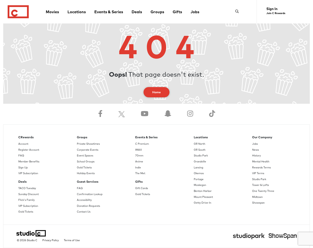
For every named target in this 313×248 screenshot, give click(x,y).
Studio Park (201, 156)
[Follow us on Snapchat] (167, 114)
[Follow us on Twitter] (121, 114)
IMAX (138, 150)
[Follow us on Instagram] (190, 114)
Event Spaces (85, 156)
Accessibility (84, 200)
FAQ (21, 156)
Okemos (199, 173)
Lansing (198, 167)
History (256, 156)
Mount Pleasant (203, 197)
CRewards (26, 137)
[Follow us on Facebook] (100, 114)
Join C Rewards (275, 13)
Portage (199, 179)
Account (23, 144)
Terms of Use (72, 240)
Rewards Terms (261, 167)
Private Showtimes (88, 144)
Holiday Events (86, 173)
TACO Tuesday (27, 188)
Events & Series (108, 12)
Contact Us (83, 212)
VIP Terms (258, 173)
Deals (137, 12)
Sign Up (23, 167)
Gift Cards (141, 188)
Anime (139, 161)
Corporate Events (87, 150)
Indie (138, 167)
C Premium (142, 144)
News (255, 150)
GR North (199, 144)
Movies (52, 12)
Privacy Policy (50, 240)
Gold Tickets (25, 212)
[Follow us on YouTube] (144, 114)
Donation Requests (88, 206)
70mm (139, 156)
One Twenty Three (263, 191)
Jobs (195, 12)
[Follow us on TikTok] (212, 114)
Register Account (28, 150)
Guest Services (87, 181)
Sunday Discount (28, 194)
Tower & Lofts (260, 185)
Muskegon (200, 185)
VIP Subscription (28, 173)
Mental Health (260, 161)
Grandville (200, 161)
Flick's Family (26, 200)
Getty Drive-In (202, 203)
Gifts (177, 12)
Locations (76, 12)
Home (156, 92)
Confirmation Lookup (89, 194)
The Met (140, 173)
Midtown (257, 197)
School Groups (86, 161)
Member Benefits (28, 161)
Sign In (271, 9)
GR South (199, 150)
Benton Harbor (203, 191)
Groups (157, 12)
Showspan (258, 203)
